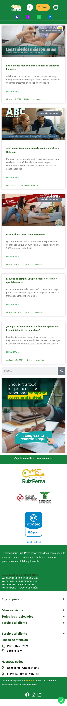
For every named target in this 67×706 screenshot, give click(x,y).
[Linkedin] (50, 17)
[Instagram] (28, 17)
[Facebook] (17, 17)
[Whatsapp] (39, 17)
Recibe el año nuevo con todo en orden (26, 234)
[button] (55, 7)
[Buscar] (61, 371)
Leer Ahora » (12, 91)
